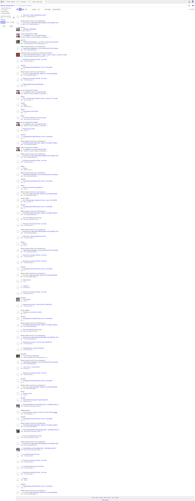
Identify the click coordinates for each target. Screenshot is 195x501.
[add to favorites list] (22, 15)
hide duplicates (6, 13)
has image (4, 9)
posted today (5, 11)
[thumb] (20, 9)
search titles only (6, 8)
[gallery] (23, 9)
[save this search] (192, 5)
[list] (17, 9)
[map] (26, 9)
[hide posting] (36, 16)
